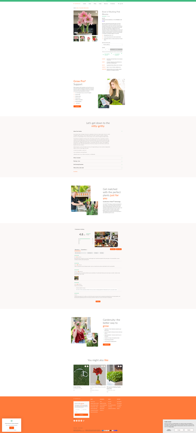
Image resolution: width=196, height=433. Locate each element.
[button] (76, 38)
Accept (179, 430)
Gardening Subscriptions (94, 410)
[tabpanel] (98, 277)
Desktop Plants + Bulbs (94, 406)
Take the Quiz (107, 344)
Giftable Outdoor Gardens (95, 403)
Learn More (77, 106)
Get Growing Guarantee (112, 405)
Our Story (109, 401)
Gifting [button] (95, 3)
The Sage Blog (119, 405)
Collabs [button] (100, 3)
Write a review (119, 249)
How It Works (119, 401)
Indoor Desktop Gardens (94, 405)
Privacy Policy (171, 426)
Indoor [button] (90, 3)
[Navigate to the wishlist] (118, 3)
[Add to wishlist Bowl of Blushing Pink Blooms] (96, 12)
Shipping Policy (102, 406)
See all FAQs (75, 171)
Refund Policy (102, 408)
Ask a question (113, 249)
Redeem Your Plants (103, 403)
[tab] (84, 249)
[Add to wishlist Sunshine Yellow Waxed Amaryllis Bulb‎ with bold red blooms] (102, 366)
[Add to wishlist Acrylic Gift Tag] (85, 366)
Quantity (103, 47)
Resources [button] (106, 3)
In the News (110, 406)
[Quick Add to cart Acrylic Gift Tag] (87, 366)
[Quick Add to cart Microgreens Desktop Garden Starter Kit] (121, 366)
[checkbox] (101, 253)
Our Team (109, 403)
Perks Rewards (119, 403)
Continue (81, 414)
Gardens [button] (84, 3)
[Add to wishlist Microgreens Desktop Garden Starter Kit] (118, 366)
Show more (98, 301)
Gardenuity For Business (112, 408)
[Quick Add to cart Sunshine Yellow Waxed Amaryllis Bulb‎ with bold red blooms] (104, 366)
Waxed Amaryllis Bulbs (94, 412)
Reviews (118, 408)
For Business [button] (112, 3)
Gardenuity (77, 430)
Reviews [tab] (77, 249)
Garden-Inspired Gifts (94, 408)
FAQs (101, 401)
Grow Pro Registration (103, 405)
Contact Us (101, 410)
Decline (189, 430)
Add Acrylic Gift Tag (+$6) (106, 42)
